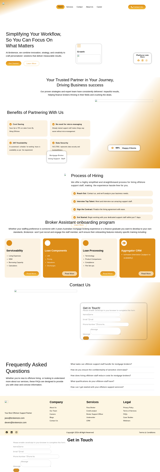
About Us (89, 7)
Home (60, 7)
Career (99, 7)
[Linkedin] (143, 60)
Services (69, 7)
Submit (86, 338)
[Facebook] (139, 60)
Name (85, 314)
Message (86, 334)
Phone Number (89, 324)
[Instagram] (147, 60)
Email (86, 319)
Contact (80, 7)
